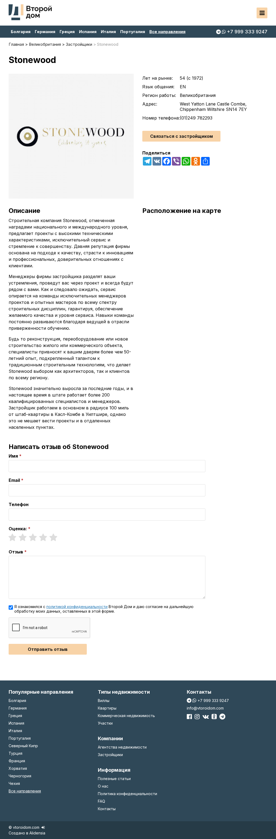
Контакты (107, 808)
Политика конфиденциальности (127, 793)
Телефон (19, 504)
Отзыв (16, 551)
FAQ (101, 801)
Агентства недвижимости (122, 747)
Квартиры (107, 708)
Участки (105, 723)
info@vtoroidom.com (205, 708)
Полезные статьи (114, 778)
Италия (108, 31)
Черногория (20, 776)
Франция (17, 761)
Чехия (14, 783)
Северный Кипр (23, 745)
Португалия (132, 31)
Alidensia (37, 833)
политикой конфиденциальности (77, 606)
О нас (103, 786)
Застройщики (110, 754)
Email (14, 480)
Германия (45, 31)
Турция (15, 753)
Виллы (103, 700)
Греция (67, 31)
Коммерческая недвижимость (126, 715)
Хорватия (18, 768)
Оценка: (18, 528)
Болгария (20, 31)
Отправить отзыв (48, 649)
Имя (13, 456)
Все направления (167, 31)
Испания (87, 31)
